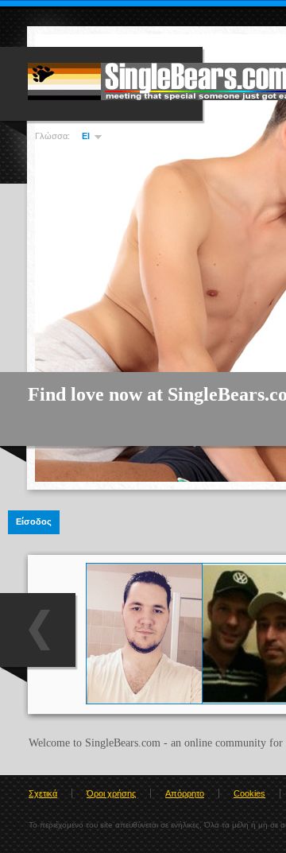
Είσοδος (34, 521)
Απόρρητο (184, 793)
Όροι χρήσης (111, 793)
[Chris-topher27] (144, 700)
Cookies (249, 793)
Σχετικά (43, 793)
